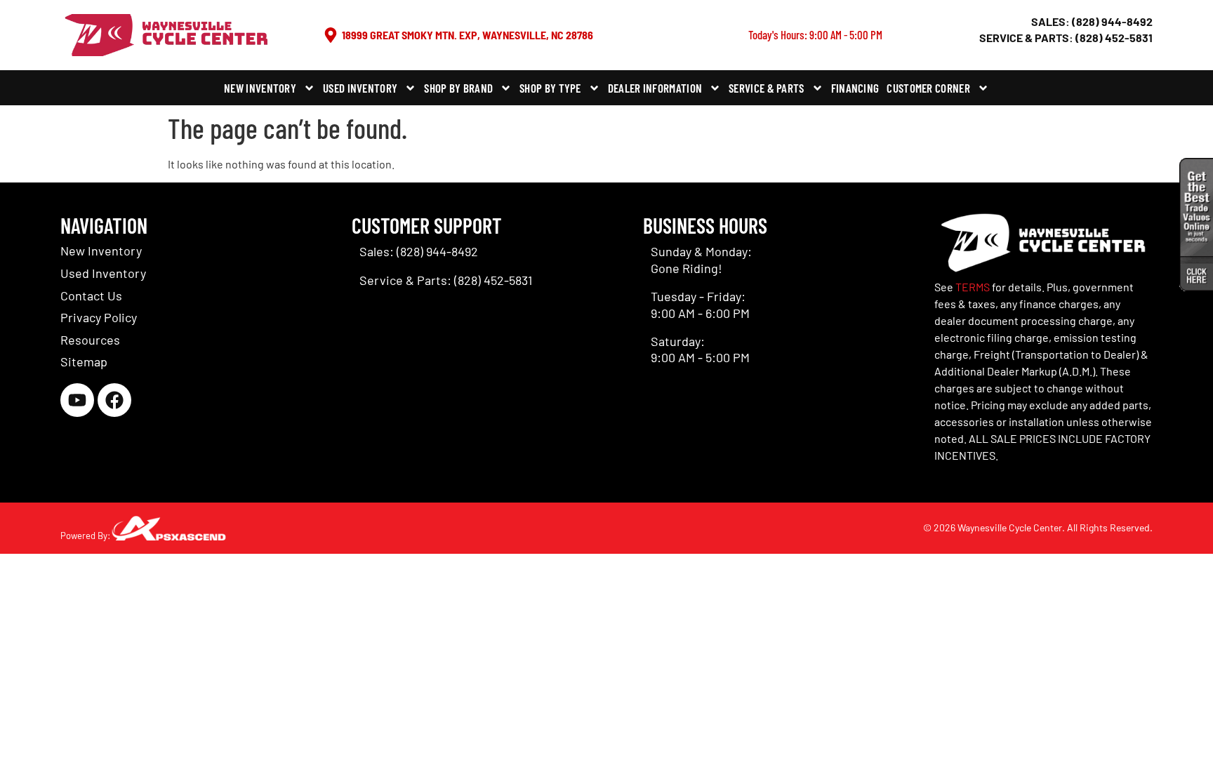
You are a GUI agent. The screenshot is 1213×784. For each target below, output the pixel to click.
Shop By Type (550, 88)
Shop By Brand (458, 88)
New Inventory (260, 88)
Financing (855, 88)
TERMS (972, 286)
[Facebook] (114, 400)
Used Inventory (360, 88)
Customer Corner (928, 88)
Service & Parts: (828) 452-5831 (1066, 37)
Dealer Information (655, 88)
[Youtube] (77, 400)
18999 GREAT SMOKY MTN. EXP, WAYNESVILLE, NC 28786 (467, 34)
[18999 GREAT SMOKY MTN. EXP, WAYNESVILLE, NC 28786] (330, 35)
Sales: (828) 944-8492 (1092, 21)
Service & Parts (766, 88)
